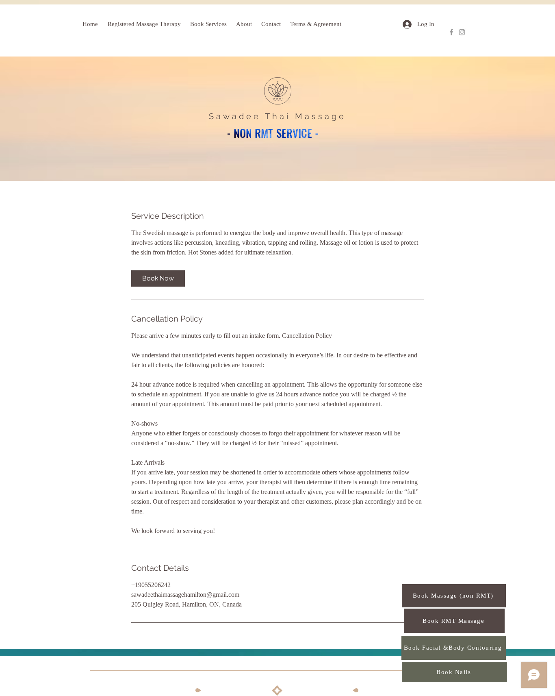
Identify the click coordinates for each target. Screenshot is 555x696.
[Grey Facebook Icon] (451, 32)
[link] (158, 278)
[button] (209, 24)
